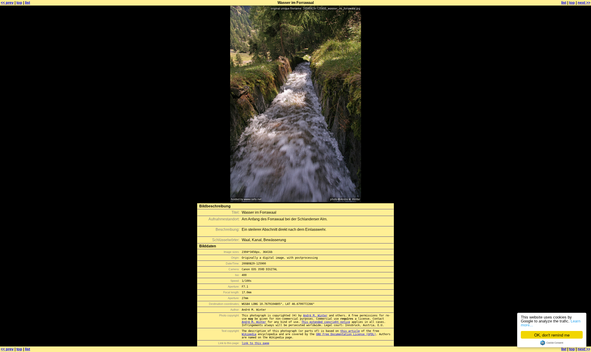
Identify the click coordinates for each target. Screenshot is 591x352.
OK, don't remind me (552, 335)
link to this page (255, 343)
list (27, 3)
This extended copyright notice (326, 322)
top (19, 3)
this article (350, 331)
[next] (295, 201)
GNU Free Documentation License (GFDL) (346, 334)
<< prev (7, 3)
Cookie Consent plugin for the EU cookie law (551, 342)
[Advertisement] (572, 114)
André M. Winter (315, 315)
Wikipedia (249, 334)
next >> (584, 3)
